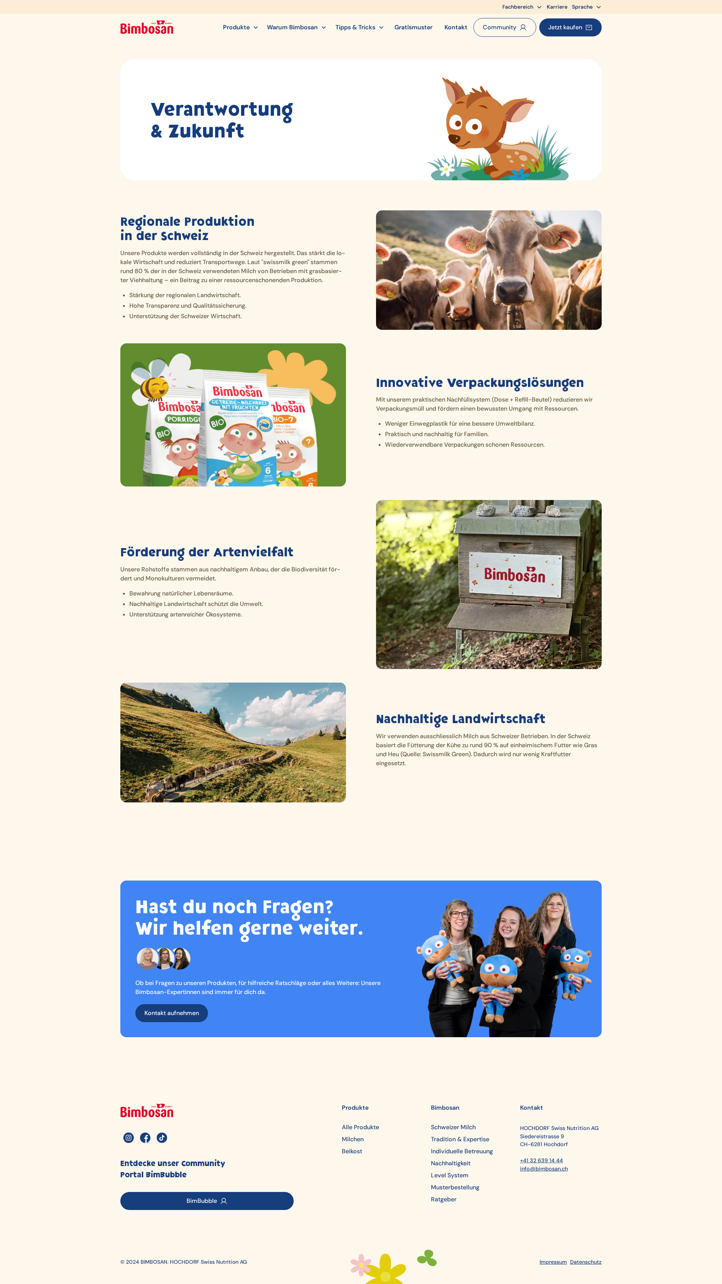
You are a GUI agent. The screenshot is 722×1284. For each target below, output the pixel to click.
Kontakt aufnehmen (171, 1013)
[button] (522, 7)
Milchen (353, 1139)
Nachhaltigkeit (450, 1163)
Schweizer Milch (453, 1127)
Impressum (553, 1261)
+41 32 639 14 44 (541, 1160)
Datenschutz (586, 1261)
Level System (450, 1175)
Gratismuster (413, 27)
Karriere (557, 6)
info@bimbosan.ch (544, 1168)
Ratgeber (444, 1199)
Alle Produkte (360, 1127)
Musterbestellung (455, 1187)
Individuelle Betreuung (462, 1151)
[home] (146, 27)
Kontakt (455, 27)
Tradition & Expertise (460, 1139)
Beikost (352, 1151)
